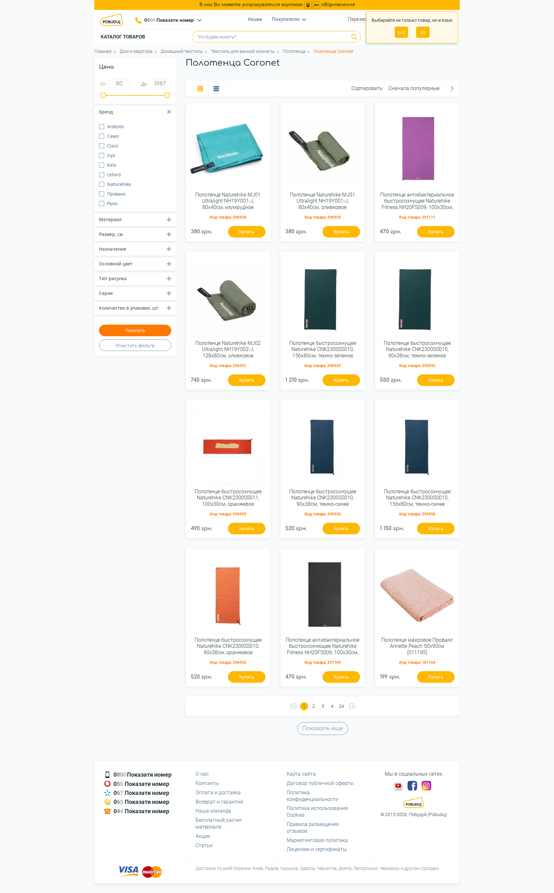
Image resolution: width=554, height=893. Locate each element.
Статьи (204, 845)
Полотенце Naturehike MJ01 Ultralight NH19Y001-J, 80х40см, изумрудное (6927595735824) (228, 201)
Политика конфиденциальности (312, 795)
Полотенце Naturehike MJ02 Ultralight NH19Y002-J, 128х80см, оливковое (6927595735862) (228, 349)
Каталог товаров (123, 37)
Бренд (106, 112)
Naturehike (119, 184)
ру (423, 32)
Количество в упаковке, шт (128, 308)
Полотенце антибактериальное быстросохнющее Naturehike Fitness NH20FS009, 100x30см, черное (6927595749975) (322, 646)
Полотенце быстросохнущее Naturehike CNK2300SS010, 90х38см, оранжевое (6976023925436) (228, 646)
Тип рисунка (113, 278)
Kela (111, 165)
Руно (112, 203)
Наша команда (213, 811)
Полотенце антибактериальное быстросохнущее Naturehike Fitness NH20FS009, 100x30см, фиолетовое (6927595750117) (417, 201)
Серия (106, 293)
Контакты (207, 783)
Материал (110, 219)
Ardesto (115, 126)
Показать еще (322, 728)
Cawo (113, 136)
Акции (255, 19)
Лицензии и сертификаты (317, 849)
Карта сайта (301, 774)
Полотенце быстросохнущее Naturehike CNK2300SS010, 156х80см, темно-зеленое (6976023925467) (322, 349)
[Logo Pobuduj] (113, 19)
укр (401, 32)
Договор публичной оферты (320, 783)
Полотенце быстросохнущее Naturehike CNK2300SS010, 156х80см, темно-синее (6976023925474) (417, 498)
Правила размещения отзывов (313, 827)
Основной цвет (116, 264)
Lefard (114, 174)
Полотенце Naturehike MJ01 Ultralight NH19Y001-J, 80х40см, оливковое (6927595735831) (322, 201)
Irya (111, 155)
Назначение (112, 249)
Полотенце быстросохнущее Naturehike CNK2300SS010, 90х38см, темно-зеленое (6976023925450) (417, 349)
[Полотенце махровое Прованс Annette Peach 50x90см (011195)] (417, 593)
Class (112, 146)
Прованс (116, 194)
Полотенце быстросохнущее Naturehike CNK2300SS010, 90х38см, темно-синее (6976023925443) (322, 498)
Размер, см (111, 234)
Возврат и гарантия (219, 802)
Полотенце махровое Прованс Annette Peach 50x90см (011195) (417, 646)
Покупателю (286, 19)
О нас (202, 774)
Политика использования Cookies (317, 811)
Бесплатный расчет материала (219, 823)
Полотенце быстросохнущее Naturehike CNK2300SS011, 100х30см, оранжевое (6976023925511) (228, 498)
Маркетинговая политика (317, 840)
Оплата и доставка (218, 792)
